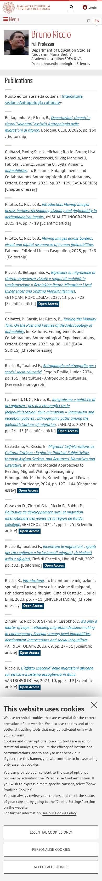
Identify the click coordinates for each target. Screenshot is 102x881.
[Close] (94, 704)
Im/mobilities (16, 170)
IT (88, 20)
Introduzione (33, 580)
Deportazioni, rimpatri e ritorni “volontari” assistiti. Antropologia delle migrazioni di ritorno (47, 124)
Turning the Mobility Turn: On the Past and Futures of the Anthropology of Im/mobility (50, 325)
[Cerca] (71, 7)
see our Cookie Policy (59, 813)
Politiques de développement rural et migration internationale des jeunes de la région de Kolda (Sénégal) (44, 518)
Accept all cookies (51, 867)
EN (97, 20)
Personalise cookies (51, 849)
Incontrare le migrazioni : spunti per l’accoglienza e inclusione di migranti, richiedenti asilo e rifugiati (50, 552)
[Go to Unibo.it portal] (26, 7)
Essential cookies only (51, 832)
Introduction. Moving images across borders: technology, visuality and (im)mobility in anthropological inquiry (51, 210)
